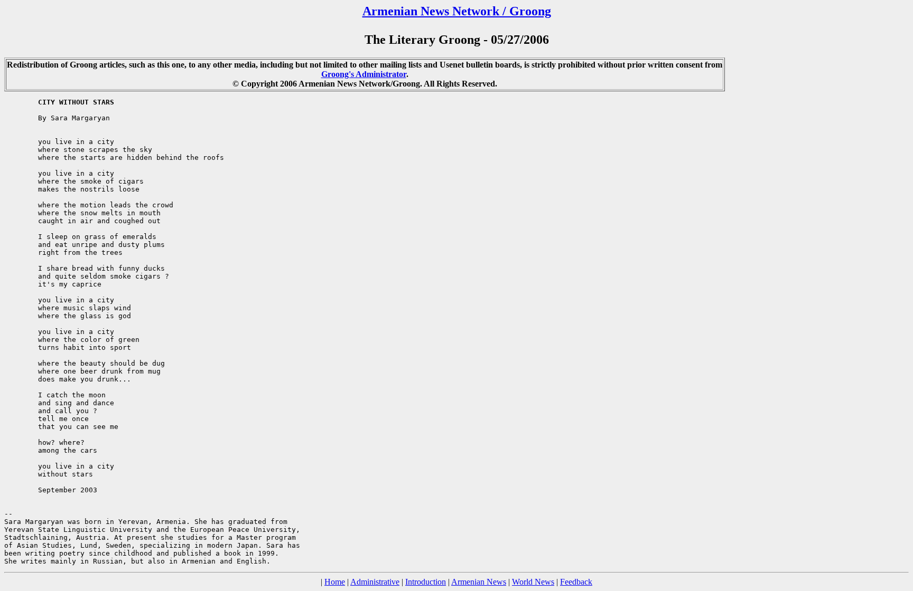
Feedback (576, 581)
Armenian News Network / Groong (456, 11)
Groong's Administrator (363, 74)
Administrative (374, 581)
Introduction (425, 581)
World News (533, 581)
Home (334, 581)
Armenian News (478, 581)
